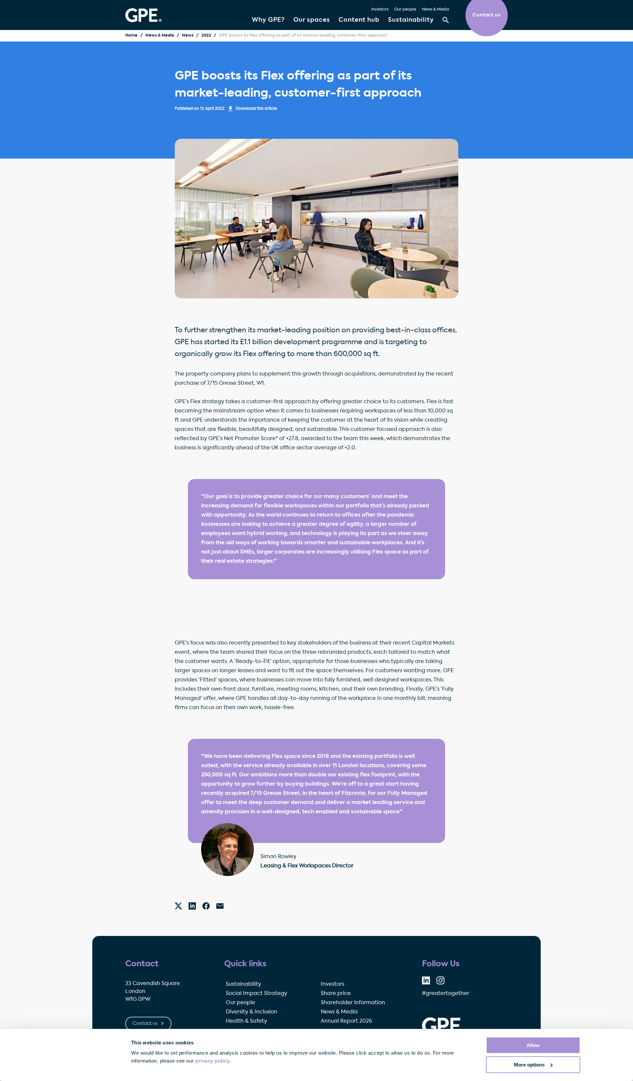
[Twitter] (178, 906)
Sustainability (411, 20)
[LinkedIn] (192, 906)
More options (529, 1064)
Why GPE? (268, 20)
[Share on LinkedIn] (426, 980)
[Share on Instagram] (440, 980)
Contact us (145, 1023)
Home (131, 36)
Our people (405, 10)
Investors (379, 10)
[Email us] (220, 906)
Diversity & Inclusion (251, 1012)
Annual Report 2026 (346, 1021)
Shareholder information (353, 1003)
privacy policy (212, 1061)
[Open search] (445, 20)
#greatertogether (445, 993)
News (188, 36)
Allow (533, 1045)
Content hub (359, 20)
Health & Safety (246, 1021)
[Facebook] (206, 906)
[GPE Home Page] (143, 15)
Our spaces (311, 20)
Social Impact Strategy (256, 993)
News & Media (435, 10)
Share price (336, 993)
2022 (206, 36)
